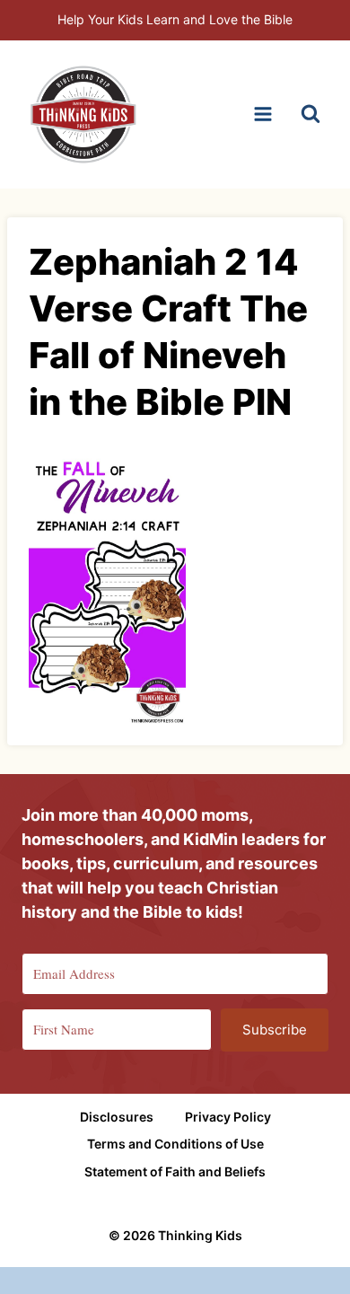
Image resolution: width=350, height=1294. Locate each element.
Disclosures (116, 1116)
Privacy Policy (228, 1116)
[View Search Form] (310, 114)
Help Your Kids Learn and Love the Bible (175, 19)
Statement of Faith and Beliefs (175, 1171)
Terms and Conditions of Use (175, 1143)
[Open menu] (262, 114)
